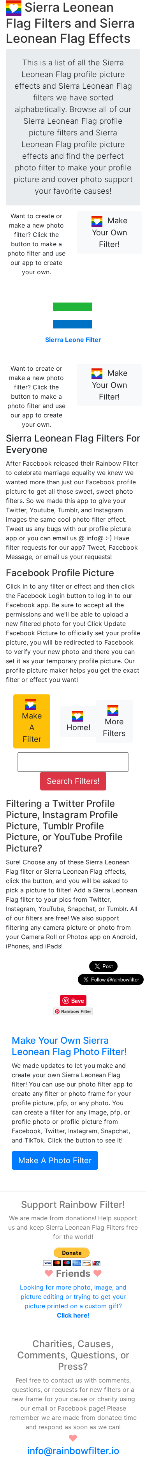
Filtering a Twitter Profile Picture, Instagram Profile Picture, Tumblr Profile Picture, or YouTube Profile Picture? (64, 826)
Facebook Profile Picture (60, 572)
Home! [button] (79, 727)
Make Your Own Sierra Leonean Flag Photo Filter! (69, 1046)
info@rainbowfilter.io (73, 1450)
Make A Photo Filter (54, 1160)
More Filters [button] (114, 727)
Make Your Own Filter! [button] (110, 232)
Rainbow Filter (117, 463)
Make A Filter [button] (32, 727)
